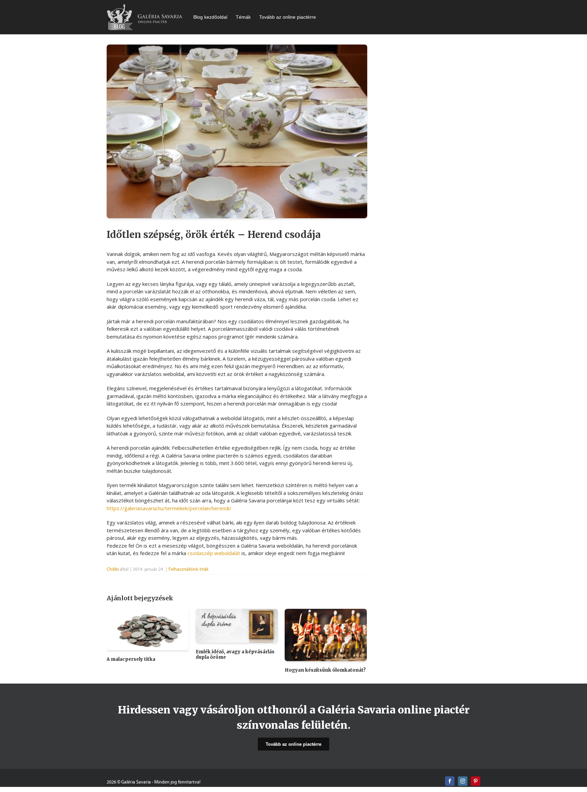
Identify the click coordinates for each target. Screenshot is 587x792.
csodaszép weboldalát (214, 553)
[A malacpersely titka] (148, 628)
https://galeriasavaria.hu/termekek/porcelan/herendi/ (169, 508)
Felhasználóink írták (188, 569)
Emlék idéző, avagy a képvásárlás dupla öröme (235, 654)
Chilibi (113, 569)
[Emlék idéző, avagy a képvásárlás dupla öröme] (237, 625)
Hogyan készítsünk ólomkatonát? (325, 670)
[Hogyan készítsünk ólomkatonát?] (326, 634)
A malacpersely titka (131, 659)
